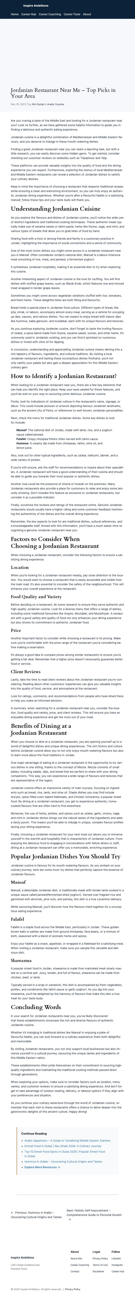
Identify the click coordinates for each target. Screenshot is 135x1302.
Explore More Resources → (42, 1167)
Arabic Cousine (55, 104)
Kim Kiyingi (38, 104)
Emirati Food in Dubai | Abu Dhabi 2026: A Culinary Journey (63, 1146)
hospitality (48, 267)
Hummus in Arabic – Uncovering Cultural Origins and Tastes (63, 1161)
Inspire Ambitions (35, 5)
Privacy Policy (72, 1289)
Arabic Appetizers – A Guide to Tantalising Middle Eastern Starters (67, 1140)
